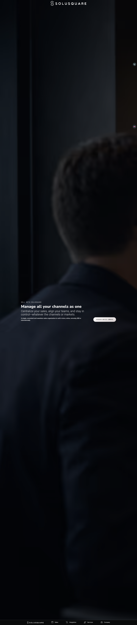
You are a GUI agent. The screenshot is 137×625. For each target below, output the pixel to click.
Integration (71, 622)
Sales (54, 622)
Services (88, 622)
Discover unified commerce (104, 319)
